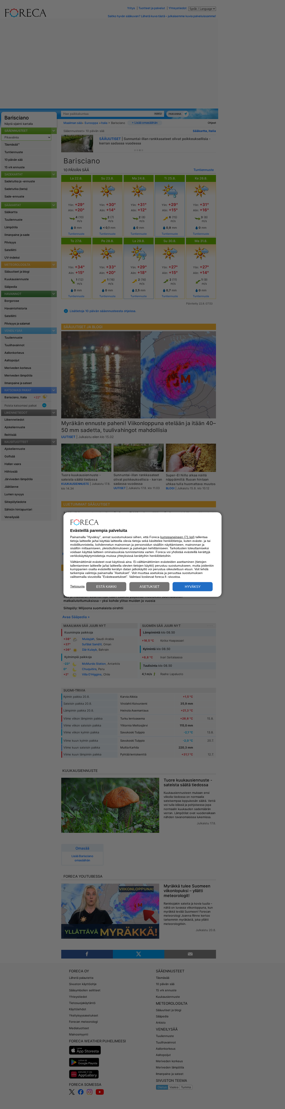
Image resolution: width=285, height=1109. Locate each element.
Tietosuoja (77, 586)
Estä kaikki (106, 586)
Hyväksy (193, 586)
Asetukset (149, 586)
